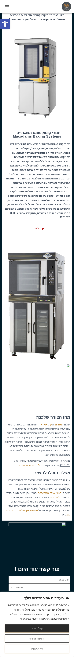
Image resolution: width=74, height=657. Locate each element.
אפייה (58, 424)
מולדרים (20, 510)
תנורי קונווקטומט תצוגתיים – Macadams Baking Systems (37, 134)
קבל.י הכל (37, 628)
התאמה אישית (37, 638)
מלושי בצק (55, 497)
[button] (5, 24)
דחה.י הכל (37, 648)
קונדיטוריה (45, 424)
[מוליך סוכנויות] (65, 6)
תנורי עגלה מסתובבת (49, 493)
